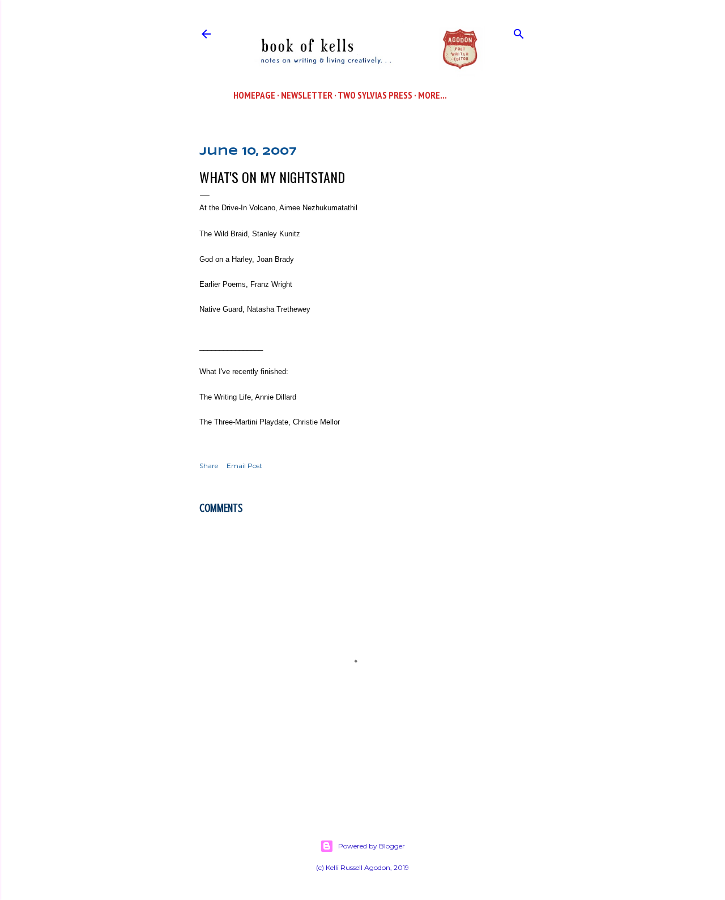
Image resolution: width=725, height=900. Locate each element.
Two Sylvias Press (375, 95)
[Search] (519, 31)
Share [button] (208, 465)
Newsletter (306, 95)
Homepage (254, 95)
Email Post (244, 465)
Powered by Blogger (371, 846)
